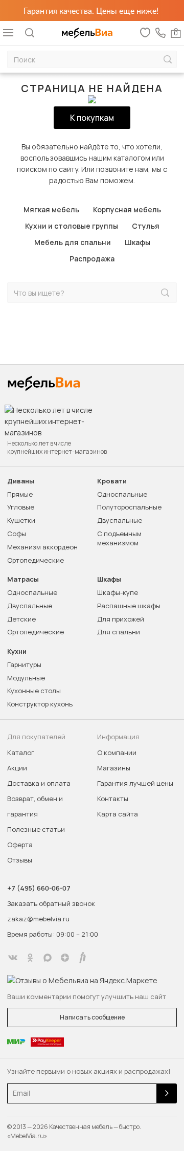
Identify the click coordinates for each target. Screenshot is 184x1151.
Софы (16, 533)
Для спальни (118, 631)
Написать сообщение (92, 1017)
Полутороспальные (129, 507)
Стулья (145, 226)
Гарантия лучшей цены (135, 783)
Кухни (17, 651)
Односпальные (122, 494)
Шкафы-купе (117, 592)
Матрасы (23, 579)
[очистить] (143, 292)
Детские (21, 619)
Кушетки (21, 520)
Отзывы (19, 860)
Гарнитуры (24, 664)
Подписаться (166, 1093)
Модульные (26, 677)
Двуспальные (119, 520)
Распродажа (92, 258)
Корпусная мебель (127, 209)
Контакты (112, 798)
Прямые (20, 494)
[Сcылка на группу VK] (12, 957)
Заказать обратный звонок (51, 903)
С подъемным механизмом (119, 538)
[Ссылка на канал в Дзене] (65, 957)
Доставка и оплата (39, 783)
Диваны (20, 481)
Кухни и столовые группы (71, 226)
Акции (17, 767)
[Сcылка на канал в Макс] (47, 957)
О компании (116, 752)
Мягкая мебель (51, 209)
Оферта (20, 844)
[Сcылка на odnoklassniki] (30, 957)
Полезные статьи (36, 829)
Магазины (113, 767)
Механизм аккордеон (42, 546)
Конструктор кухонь (40, 704)
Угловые (20, 507)
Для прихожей (120, 619)
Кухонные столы (34, 690)
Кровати (112, 481)
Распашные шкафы (128, 605)
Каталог (20, 752)
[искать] (167, 59)
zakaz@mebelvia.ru (38, 918)
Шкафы (137, 242)
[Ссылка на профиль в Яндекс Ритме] (82, 957)
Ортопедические (35, 560)
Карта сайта (117, 813)
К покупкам (92, 117)
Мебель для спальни (72, 242)
